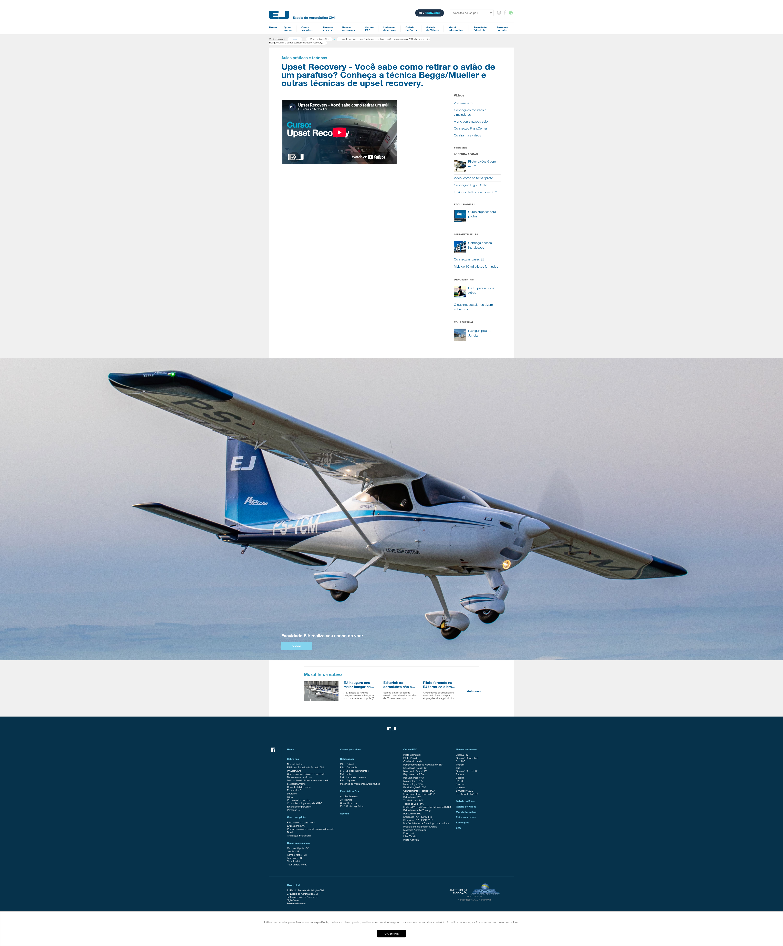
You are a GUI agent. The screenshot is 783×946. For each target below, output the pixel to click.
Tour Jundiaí (293, 861)
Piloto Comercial (348, 767)
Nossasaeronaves (348, 29)
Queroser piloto (307, 29)
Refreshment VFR (412, 797)
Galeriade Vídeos (432, 29)
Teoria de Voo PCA (413, 800)
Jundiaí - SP (293, 851)
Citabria (460, 777)
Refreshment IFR (412, 813)
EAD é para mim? (296, 825)
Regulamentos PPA (413, 777)
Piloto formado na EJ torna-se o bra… (439, 684)
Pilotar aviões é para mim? (301, 822)
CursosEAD (369, 29)
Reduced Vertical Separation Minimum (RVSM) (427, 807)
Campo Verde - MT (297, 854)
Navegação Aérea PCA (415, 767)
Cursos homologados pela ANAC (304, 803)
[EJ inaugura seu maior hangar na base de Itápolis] (322, 691)
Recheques (462, 822)
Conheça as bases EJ (469, 259)
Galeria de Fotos (465, 801)
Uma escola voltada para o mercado (306, 773)
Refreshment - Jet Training (417, 810)
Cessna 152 (462, 754)
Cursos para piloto (350, 749)
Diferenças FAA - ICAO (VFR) (418, 820)
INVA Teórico (410, 836)
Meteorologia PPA (413, 784)
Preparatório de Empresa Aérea (420, 826)
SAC (458, 827)
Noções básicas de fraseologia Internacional (426, 823)
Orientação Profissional (299, 835)
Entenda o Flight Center (299, 806)
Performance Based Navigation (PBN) (422, 764)
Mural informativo (466, 811)
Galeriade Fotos (411, 29)
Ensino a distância (296, 903)
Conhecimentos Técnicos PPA (419, 793)
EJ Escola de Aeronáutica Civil (302, 893)
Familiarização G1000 (414, 787)
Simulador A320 (464, 790)
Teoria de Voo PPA (413, 803)
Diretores (292, 793)
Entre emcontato (502, 29)
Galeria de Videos (466, 806)
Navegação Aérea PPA (415, 771)
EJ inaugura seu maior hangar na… (359, 684)
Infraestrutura (294, 770)
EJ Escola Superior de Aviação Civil (305, 767)
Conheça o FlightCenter (470, 128)
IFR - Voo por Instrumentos (354, 770)
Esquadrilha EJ (294, 790)
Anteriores (474, 691)
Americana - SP (295, 858)
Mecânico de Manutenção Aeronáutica (360, 783)
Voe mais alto (463, 103)
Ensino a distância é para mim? (475, 192)
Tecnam (460, 764)
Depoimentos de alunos (299, 777)
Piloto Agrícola (347, 780)
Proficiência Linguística (351, 806)
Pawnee (460, 784)
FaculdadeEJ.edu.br (480, 29)
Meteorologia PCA (413, 780)
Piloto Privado (347, 764)
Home (273, 27)
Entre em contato (466, 817)
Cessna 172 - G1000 (467, 771)
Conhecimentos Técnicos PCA (419, 790)
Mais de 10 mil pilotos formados (476, 266)
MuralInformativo (456, 29)
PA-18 (459, 780)
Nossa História (294, 764)
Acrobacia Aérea (348, 796)
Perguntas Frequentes (298, 800)
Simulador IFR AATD (467, 793)
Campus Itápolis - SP (298, 848)
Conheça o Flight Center (471, 185)
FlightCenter (293, 900)
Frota (290, 796)
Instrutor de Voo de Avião (353, 777)
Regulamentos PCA (413, 774)
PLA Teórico (409, 833)
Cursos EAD (410, 749)
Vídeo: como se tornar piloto (473, 178)
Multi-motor (346, 773)
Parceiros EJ (293, 809)
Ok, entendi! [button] (392, 933)
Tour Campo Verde (297, 864)
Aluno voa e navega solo (471, 121)
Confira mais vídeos (467, 135)
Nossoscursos (328, 29)
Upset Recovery (348, 802)
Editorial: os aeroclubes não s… (399, 684)
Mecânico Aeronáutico (415, 829)
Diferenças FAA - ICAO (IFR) (417, 816)
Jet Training (346, 799)
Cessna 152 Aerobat (467, 758)
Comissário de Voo (413, 761)
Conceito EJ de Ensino (299, 787)
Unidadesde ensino (389, 29)
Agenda (344, 813)
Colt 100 (460, 761)
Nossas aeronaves (466, 749)
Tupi (458, 767)
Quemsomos (288, 29)
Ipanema (460, 787)
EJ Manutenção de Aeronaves (302, 896)
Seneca (460, 774)
